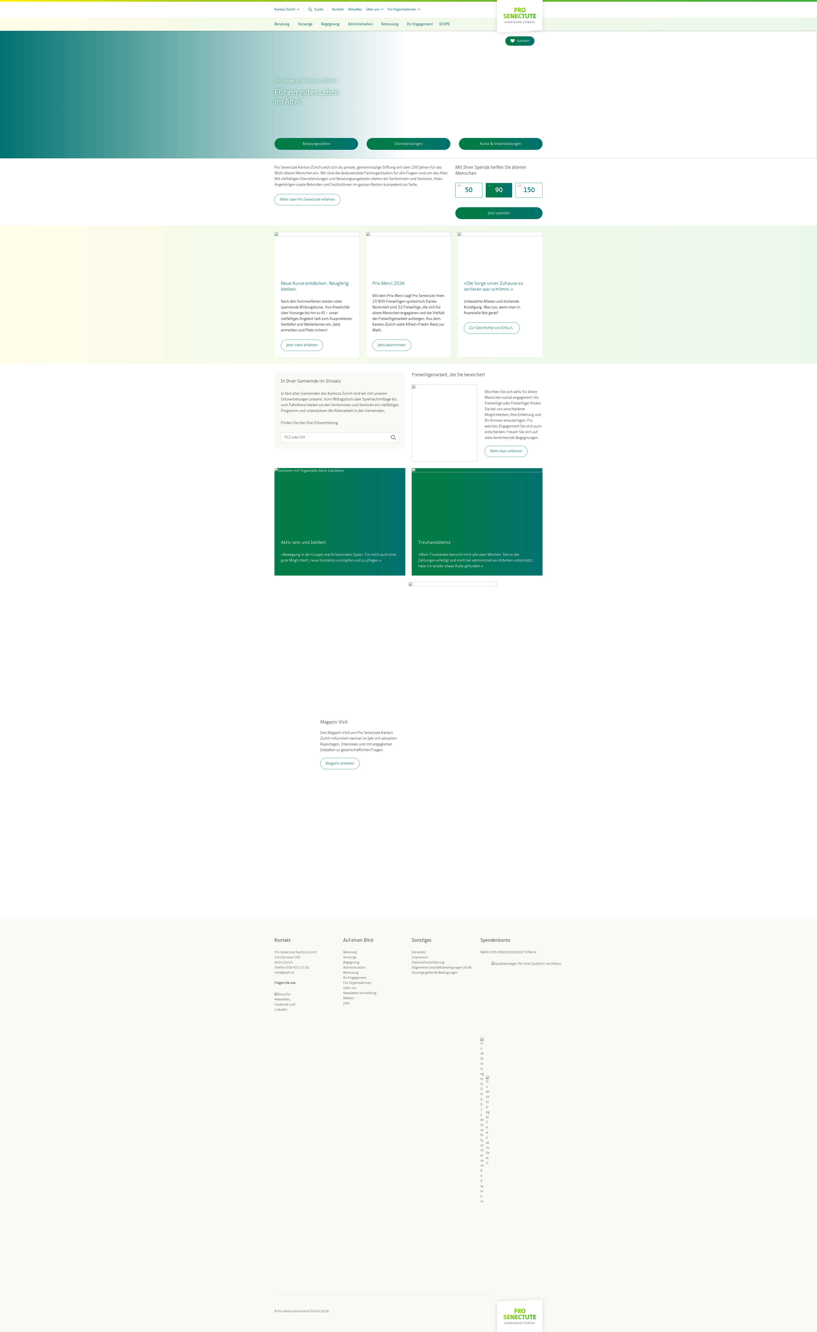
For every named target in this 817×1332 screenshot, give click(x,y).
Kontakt (338, 9)
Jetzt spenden (499, 213)
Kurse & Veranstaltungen (500, 144)
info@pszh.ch (284, 973)
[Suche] (393, 437)
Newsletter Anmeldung (359, 993)
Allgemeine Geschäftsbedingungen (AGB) (442, 967)
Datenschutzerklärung (428, 962)
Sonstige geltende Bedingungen (435, 973)
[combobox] (340, 437)
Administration (354, 967)
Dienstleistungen (408, 144)
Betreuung (351, 973)
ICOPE (444, 24)
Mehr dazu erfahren (506, 451)
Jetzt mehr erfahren (302, 345)
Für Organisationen (357, 983)
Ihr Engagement (355, 978)
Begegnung (351, 962)
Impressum (420, 957)
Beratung (350, 952)
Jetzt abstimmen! (392, 345)
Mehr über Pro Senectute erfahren (307, 199)
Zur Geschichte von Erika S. (491, 328)
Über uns (349, 988)
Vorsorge (349, 957)
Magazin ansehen (340, 763)
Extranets (419, 952)
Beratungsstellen (316, 144)
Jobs (346, 1003)
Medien (348, 998)
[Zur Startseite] (520, 15)
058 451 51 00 (297, 967)
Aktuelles (355, 9)
